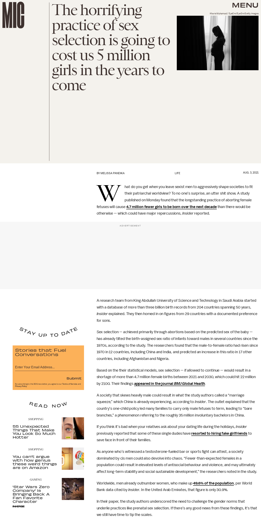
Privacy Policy (21, 386)
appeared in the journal (169, 384)
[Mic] (13, 15)
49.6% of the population (213, 483)
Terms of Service (69, 384)
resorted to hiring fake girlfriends (219, 433)
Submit (74, 378)
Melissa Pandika (113, 173)
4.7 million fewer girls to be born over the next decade (171, 207)
